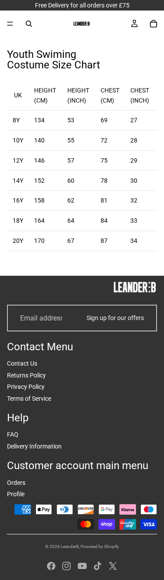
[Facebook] (51, 566)
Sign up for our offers (115, 317)
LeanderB (70, 546)
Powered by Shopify (99, 546)
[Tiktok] (97, 566)
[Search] (28, 23)
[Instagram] (66, 566)
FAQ (12, 434)
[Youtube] (82, 566)
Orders (16, 482)
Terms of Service (29, 398)
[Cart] (153, 23)
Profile (15, 494)
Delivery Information (34, 446)
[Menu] (10, 24)
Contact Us (22, 363)
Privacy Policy (26, 386)
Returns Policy (26, 375)
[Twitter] (113, 566)
